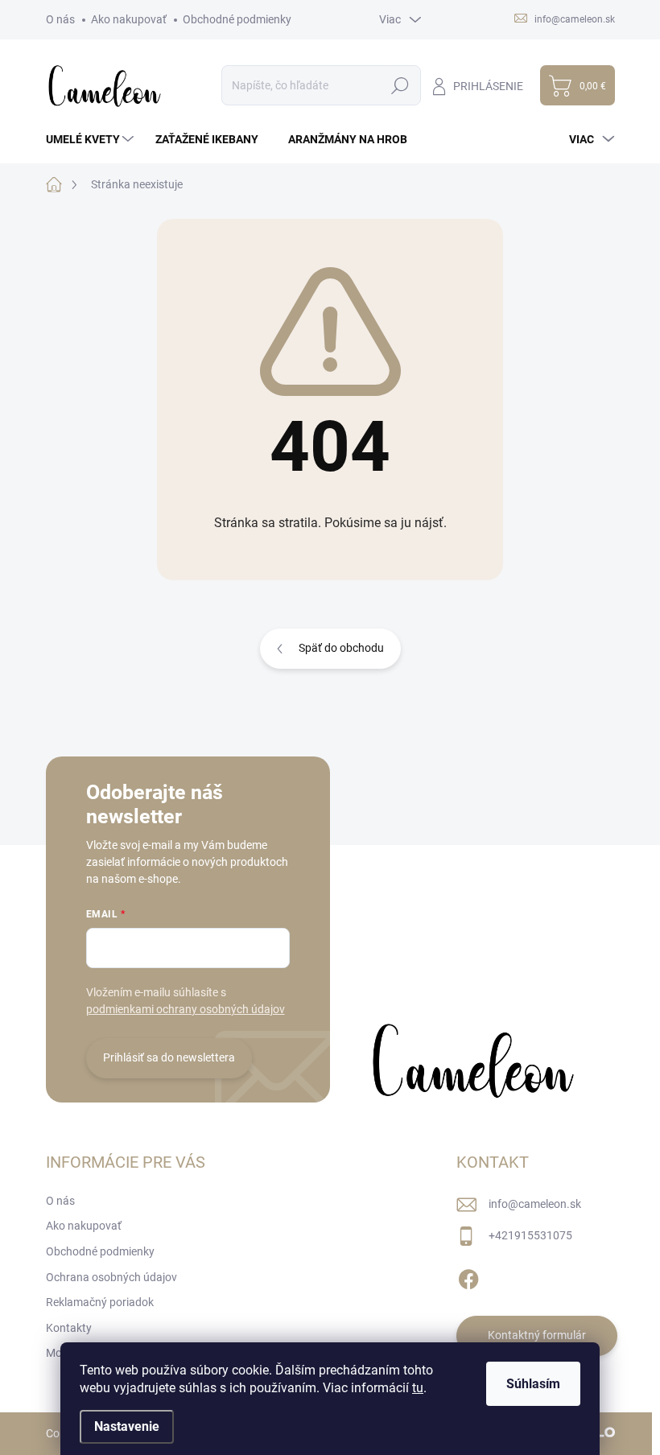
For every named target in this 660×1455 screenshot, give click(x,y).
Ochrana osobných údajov (111, 1277)
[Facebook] (468, 1276)
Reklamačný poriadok (100, 1302)
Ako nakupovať (129, 19)
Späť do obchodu (341, 647)
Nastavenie (126, 1426)
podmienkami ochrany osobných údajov (185, 1009)
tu (417, 1387)
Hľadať (400, 85)
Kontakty (69, 1327)
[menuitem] (92, 139)
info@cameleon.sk (535, 1203)
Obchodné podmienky (237, 19)
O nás (60, 19)
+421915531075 (530, 1235)
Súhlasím (533, 1383)
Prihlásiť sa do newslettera (169, 1057)
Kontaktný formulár (537, 1335)
